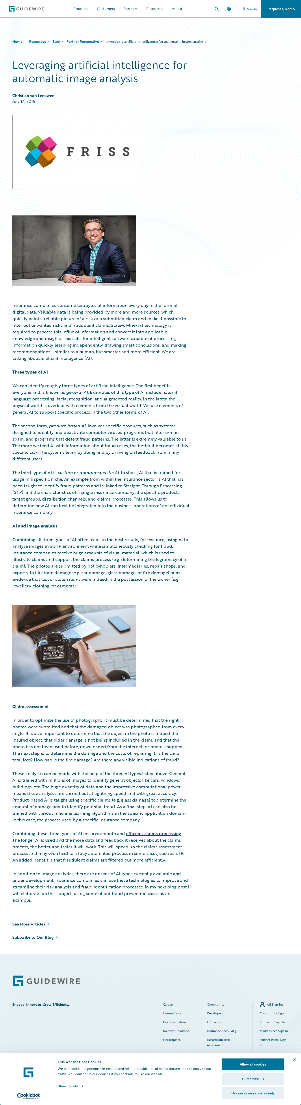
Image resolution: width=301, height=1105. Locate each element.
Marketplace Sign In (274, 1030)
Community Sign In (274, 1013)
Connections (172, 1013)
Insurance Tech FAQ (221, 1030)
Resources (154, 8)
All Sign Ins (275, 1004)
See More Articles (28, 924)
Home (17, 41)
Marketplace (172, 1039)
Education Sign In (272, 1022)
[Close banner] (294, 1059)
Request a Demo (281, 8)
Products (80, 8)
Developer (214, 1013)
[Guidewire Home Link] (46, 981)
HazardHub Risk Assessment (218, 1042)
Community (215, 1004)
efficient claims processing (153, 833)
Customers (106, 8)
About (177, 8)
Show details (68, 1086)
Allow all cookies (253, 1064)
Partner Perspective (83, 41)
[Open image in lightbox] (101, 251)
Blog (56, 41)
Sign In (252, 9)
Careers (168, 1004)
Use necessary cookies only (253, 1093)
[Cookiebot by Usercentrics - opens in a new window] (28, 1096)
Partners (130, 8)
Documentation (174, 1022)
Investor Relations (176, 1030)
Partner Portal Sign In (273, 1042)
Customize (250, 1079)
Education (214, 1022)
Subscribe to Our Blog (33, 937)
